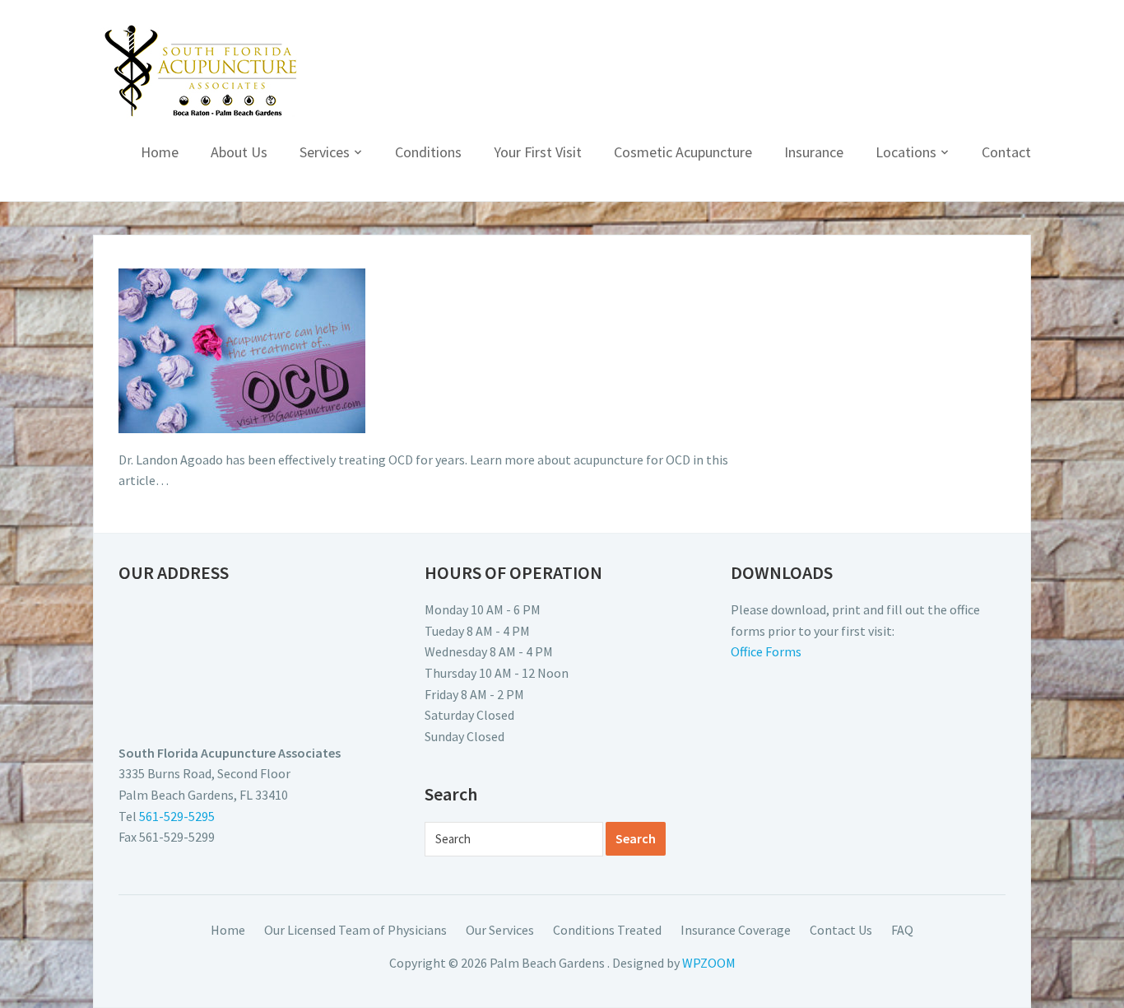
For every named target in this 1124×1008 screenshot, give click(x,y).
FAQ (902, 930)
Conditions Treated (607, 930)
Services (325, 151)
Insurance (813, 151)
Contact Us (841, 930)
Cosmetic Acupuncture (683, 151)
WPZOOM (709, 962)
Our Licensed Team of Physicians (355, 930)
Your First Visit (538, 151)
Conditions (428, 151)
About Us (239, 151)
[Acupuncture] (201, 71)
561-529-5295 (177, 816)
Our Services (500, 930)
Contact (1006, 151)
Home (160, 151)
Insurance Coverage (735, 930)
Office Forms (766, 651)
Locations (906, 151)
